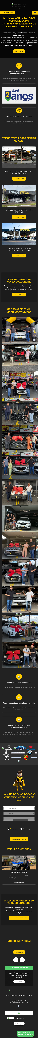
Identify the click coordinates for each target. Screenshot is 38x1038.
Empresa (22, 995)
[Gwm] (24, 752)
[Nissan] (36, 752)
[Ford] (21, 748)
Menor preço (14, 829)
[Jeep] (3, 748)
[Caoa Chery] (14, 757)
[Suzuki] (31, 748)
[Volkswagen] (12, 757)
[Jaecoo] (18, 752)
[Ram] (32, 757)
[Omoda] (20, 752)
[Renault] (6, 752)
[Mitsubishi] (36, 757)
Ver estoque (19, 51)
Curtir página (19, 1024)
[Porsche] (26, 757)
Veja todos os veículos (19, 839)
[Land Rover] (16, 752)
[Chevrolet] (14, 752)
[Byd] (20, 757)
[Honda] (9, 748)
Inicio (7, 995)
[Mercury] (12, 752)
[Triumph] (18, 757)
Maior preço (27, 829)
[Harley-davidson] (16, 757)
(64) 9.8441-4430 (8, 12)
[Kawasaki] (19, 761)
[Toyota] (6, 757)
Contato (30, 995)
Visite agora (19, 952)
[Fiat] (22, 752)
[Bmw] (30, 752)
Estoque (14, 995)
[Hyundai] (15, 748)
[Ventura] (34, 757)
